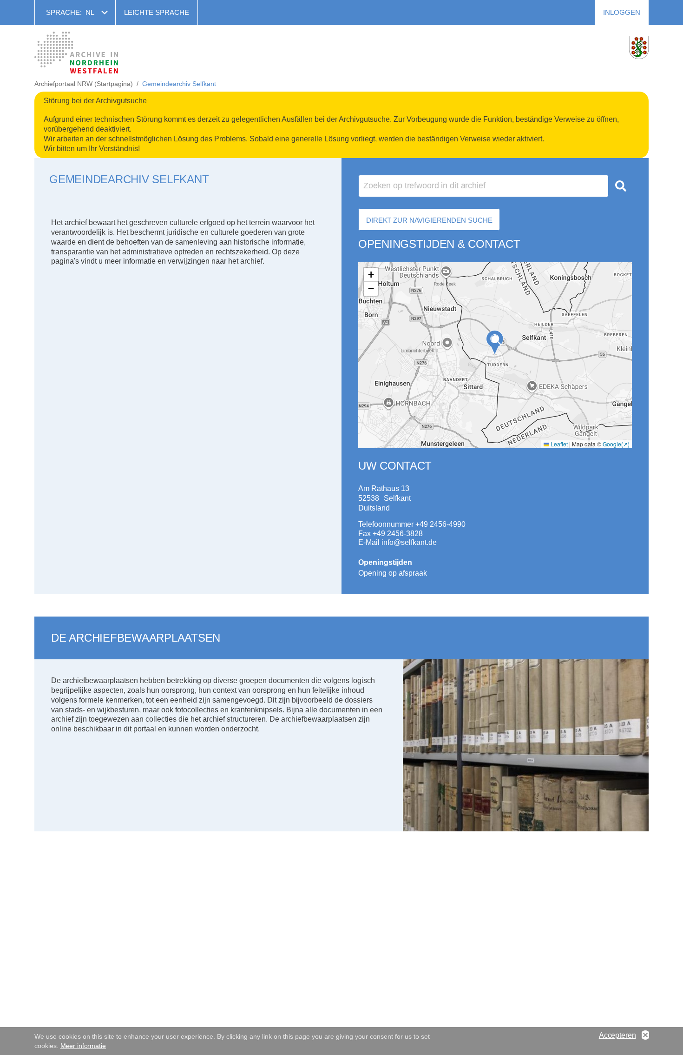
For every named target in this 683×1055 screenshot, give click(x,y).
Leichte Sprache (156, 12)
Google (612, 444)
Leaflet (558, 444)
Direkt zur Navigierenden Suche (429, 220)
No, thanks (645, 1035)
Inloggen (621, 12)
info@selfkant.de (409, 542)
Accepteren (617, 1035)
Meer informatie (83, 1045)
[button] (495, 342)
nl (89, 12)
